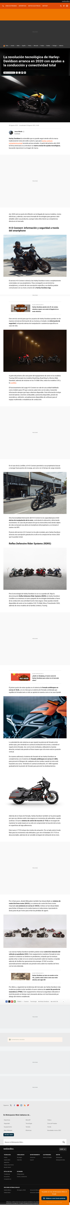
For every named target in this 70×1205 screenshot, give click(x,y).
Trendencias (7, 1174)
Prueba (42, 45)
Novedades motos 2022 (54, 1130)
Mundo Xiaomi (7, 1167)
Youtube (17, 1105)
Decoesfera (7, 1176)
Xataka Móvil (7, 1160)
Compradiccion (7, 1179)
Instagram (67, 6)
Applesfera (6, 1162)
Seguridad (7, 1123)
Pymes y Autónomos (22, 1176)
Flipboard (22, 73)
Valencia (61, 45)
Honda (49, 1127)
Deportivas (22, 6)
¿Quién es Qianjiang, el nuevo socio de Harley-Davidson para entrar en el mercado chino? (45, 678)
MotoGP (45, 6)
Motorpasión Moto (60, 1160)
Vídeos (49, 1120)
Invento (12, 45)
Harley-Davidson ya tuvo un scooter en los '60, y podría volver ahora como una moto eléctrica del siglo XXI (45, 978)
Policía (29, 45)
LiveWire (13, 383)
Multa (18, 45)
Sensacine (32, 1157)
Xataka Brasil (7, 1192)
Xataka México (7, 1190)
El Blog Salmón (20, 1174)
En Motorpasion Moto (38, 304)
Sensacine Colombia (35, 1192)
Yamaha (28, 1127)
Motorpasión (59, 1157)
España (24, 45)
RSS (24, 1105)
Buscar (63, 1142)
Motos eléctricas (34, 6)
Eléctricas (28, 1130)
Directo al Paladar (47, 1157)
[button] (19, 131)
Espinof (32, 1160)
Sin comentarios (10, 72)
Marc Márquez (8, 1130)
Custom (26, 1001)
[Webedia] (66, 1)
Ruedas (48, 45)
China (6, 45)
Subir (61, 1149)
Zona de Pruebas (11, 6)
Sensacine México (34, 1190)
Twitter (61, 6)
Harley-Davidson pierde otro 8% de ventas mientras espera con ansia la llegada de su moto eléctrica (45, 309)
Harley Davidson (44, 1001)
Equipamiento (8, 1127)
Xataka (5, 1157)
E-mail (25, 73)
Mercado (36, 45)
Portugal (55, 45)
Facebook (64, 6)
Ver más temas (8, 1134)
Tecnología (33, 1001)
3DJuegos (19, 1157)
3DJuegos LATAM (21, 1190)
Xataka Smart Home (9, 1164)
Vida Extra (19, 1160)
